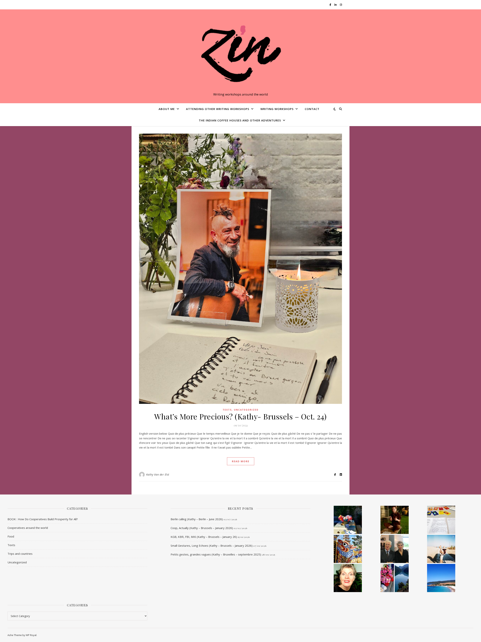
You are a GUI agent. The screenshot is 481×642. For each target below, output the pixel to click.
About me (167, 109)
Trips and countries (20, 553)
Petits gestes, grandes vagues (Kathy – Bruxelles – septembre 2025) (216, 554)
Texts (227, 409)
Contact (312, 109)
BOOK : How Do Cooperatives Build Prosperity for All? (43, 519)
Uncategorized (246, 409)
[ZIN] (240, 53)
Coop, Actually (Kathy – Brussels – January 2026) (202, 528)
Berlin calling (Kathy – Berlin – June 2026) (197, 519)
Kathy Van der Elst (157, 474)
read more (240, 461)
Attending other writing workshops (217, 109)
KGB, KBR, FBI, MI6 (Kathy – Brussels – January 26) (204, 537)
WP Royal (31, 635)
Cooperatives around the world (28, 528)
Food (11, 536)
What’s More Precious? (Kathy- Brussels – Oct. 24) (240, 416)
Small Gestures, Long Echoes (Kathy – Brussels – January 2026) (212, 545)
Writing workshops (276, 109)
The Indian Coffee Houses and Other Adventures (240, 120)
